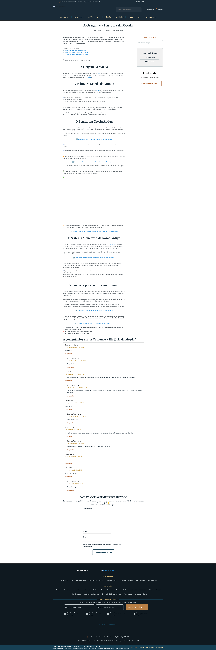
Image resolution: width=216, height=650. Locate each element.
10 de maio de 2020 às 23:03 (74, 470)
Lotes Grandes (75, 594)
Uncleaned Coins (141, 594)
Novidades (119, 17)
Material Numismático (91, 594)
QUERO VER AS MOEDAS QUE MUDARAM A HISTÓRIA (95, 323)
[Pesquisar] (161, 42)
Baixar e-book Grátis (149, 83)
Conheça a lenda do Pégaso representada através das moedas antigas (95, 231)
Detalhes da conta (66, 580)
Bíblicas (87, 590)
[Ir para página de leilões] (162, 2)
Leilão (90, 17)
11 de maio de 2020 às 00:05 (76, 483)
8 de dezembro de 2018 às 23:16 (77, 387)
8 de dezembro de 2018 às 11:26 (75, 374)
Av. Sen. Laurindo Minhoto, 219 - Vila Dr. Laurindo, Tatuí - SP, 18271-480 (109, 637)
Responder (68, 353)
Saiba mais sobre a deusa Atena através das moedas (95, 139)
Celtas (95, 590)
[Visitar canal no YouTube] (156, 2)
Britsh (151, 590)
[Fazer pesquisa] (139, 9)
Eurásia (89, 77)
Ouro (118, 590)
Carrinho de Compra (96, 580)
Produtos (64, 17)
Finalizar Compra (112, 580)
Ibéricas (159, 590)
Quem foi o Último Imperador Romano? (77, 52)
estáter (98, 90)
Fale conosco (150, 17)
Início (94, 30)
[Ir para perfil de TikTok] (159, 2)
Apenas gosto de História (141, 614)
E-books (107, 17)
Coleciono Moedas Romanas (73, 614)
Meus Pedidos (81, 580)
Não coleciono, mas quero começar (118, 614)
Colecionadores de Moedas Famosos (76, 54)
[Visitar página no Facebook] (150, 2)
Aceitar (134, 647)
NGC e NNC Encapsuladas (111, 594)
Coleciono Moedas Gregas (95, 614)
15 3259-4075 (140, 2)
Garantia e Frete (134, 17)
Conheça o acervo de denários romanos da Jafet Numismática (95, 257)
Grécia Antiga (150, 57)
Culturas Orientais (107, 590)
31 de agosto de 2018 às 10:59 (74, 347)
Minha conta (150, 10)
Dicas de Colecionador (150, 53)
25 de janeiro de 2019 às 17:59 (76, 416)
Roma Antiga (149, 62)
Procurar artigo (150, 37)
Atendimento (140, 580)
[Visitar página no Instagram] (146, 2)
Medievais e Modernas (138, 590)
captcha (66, 619)
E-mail (85, 537)
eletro (71, 75)
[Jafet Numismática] (65, 9)
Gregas (58, 590)
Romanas (67, 590)
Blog (99, 17)
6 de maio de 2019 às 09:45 (73, 430)
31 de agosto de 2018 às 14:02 (76, 360)
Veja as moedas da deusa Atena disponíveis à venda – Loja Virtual (95, 162)
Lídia (99, 73)
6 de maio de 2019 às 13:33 (75, 443)
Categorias (108, 586)
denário (112, 244)
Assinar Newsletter (136, 607)
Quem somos (78, 17)
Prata (125, 590)
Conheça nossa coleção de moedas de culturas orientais (95, 310)
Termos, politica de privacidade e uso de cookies (151, 647)
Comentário (87, 508)
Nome (85, 531)
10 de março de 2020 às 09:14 (74, 457)
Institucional (108, 576)
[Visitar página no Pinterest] (153, 2)
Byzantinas (77, 590)
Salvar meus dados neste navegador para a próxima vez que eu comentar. (102, 545)
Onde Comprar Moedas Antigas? (75, 50)
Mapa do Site (152, 580)
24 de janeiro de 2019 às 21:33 (74, 403)
